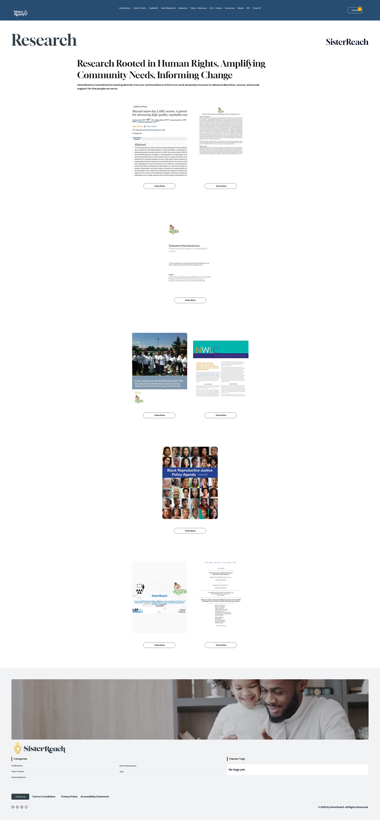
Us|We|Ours (17, 765)
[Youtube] (26, 807)
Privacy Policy (69, 796)
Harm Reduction (18, 777)
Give (122, 771)
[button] (125, 8)
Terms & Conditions (43, 796)
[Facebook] (12, 807)
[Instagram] (21, 807)
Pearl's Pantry (17, 771)
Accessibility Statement (95, 796)
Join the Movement (128, 765)
